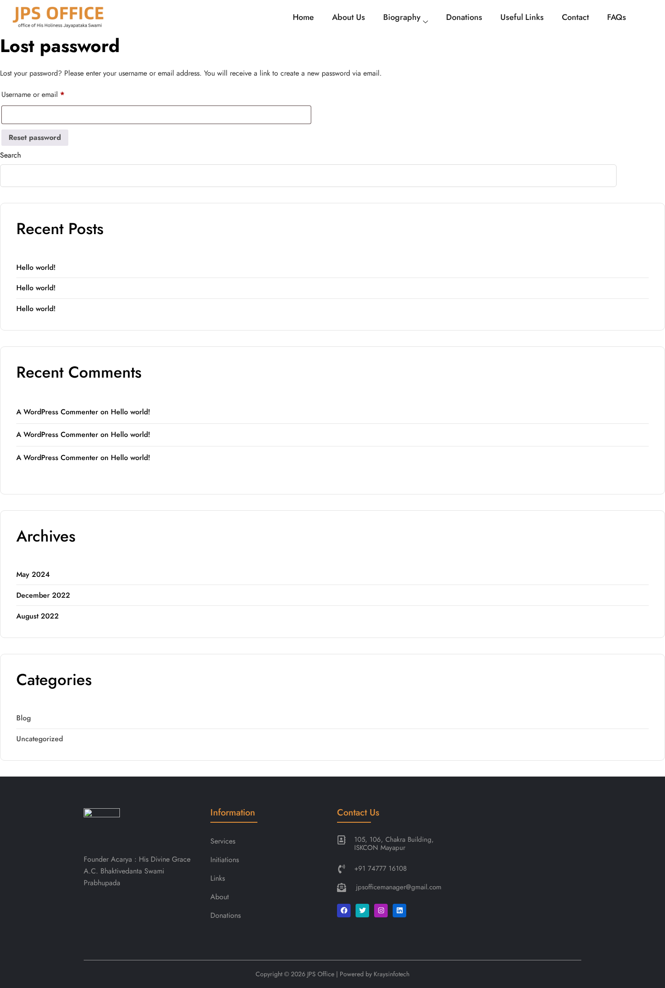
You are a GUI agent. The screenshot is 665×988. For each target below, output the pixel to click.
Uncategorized (39, 739)
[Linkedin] (399, 910)
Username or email (32, 93)
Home (303, 17)
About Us (348, 17)
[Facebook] (344, 910)
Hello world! (36, 267)
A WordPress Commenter (57, 412)
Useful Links (522, 17)
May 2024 (33, 574)
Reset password (35, 137)
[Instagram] (381, 910)
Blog (23, 718)
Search (10, 155)
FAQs (616, 17)
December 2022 (43, 595)
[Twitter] (362, 910)
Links (217, 878)
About (219, 897)
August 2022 (37, 616)
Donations (464, 17)
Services (224, 841)
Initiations (224, 859)
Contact (575, 17)
